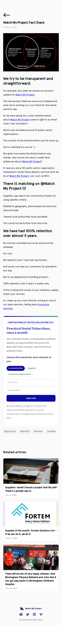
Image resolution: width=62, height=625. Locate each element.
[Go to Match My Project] (31, 608)
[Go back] (6, 15)
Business (38, 431)
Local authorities (15, 368)
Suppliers (32, 368)
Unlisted (51, 431)
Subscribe (31, 398)
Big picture (10, 431)
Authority (24, 431)
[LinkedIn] (34, 614)
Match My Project (24, 94)
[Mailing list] (21, 614)
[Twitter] (27, 614)
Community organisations (19, 374)
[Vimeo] (41, 614)
